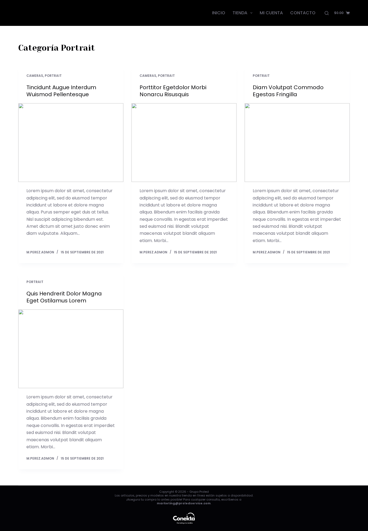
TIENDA (239, 13)
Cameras (34, 75)
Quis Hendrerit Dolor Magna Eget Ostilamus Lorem (64, 297)
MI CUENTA (271, 13)
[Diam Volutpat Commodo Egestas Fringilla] (297, 142)
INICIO (218, 13)
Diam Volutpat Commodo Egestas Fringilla (288, 91)
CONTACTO (302, 13)
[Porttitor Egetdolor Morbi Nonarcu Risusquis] (184, 142)
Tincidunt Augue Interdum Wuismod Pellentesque (61, 91)
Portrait (53, 75)
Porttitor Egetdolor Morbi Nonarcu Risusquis (173, 91)
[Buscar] (327, 13)
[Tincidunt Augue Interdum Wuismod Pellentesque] (70, 142)
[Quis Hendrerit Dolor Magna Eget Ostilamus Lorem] (70, 348)
